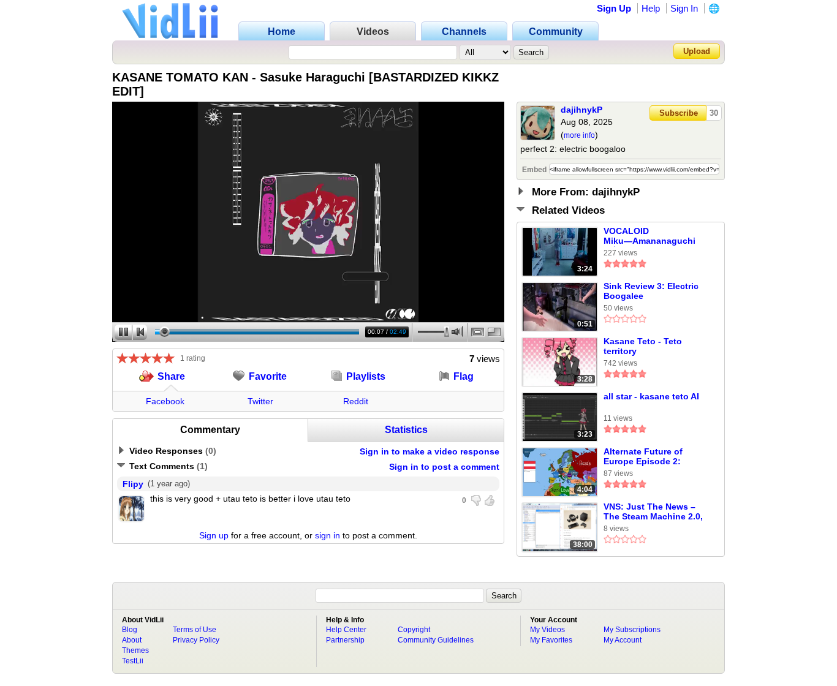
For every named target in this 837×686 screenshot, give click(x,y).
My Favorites (551, 640)
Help (651, 8)
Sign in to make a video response (429, 451)
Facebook (165, 401)
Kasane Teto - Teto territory (643, 346)
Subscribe (678, 113)
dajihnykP (581, 110)
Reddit (355, 401)
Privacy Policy (196, 640)
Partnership (345, 640)
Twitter (260, 401)
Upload (696, 51)
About (132, 640)
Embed (534, 169)
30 (714, 113)
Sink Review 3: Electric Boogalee (651, 291)
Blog (129, 629)
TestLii (132, 661)
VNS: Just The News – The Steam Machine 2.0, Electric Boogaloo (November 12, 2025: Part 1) (656, 512)
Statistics (406, 429)
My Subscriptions (632, 629)
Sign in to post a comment (444, 467)
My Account (623, 640)
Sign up (214, 535)
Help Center (346, 629)
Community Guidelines (436, 640)
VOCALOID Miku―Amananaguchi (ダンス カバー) (649, 236)
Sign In (684, 8)
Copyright (414, 629)
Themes (135, 650)
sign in (327, 535)
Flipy (133, 484)
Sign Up (614, 8)
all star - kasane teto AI (651, 396)
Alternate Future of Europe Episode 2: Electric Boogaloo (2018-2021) (655, 457)
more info (579, 135)
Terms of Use (194, 629)
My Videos (547, 629)
